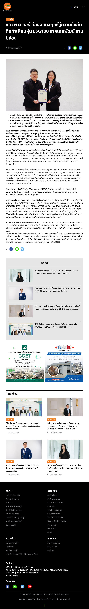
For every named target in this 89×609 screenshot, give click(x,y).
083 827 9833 (15, 575)
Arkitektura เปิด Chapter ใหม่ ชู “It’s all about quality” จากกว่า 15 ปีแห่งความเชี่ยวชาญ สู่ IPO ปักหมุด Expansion (63, 426)
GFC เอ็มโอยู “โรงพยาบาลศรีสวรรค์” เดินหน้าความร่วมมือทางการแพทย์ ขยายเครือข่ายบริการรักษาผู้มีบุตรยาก (23, 426)
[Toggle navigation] (83, 7)
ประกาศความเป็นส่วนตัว (45, 599)
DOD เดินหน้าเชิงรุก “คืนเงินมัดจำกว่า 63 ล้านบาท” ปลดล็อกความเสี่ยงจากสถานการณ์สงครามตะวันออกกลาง (65, 468)
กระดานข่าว (10, 19)
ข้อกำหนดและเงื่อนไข (27, 599)
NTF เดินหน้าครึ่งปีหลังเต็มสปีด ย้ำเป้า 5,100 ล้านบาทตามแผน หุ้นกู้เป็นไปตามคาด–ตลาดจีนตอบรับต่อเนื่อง (22, 468)
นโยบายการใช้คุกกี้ (63, 599)
